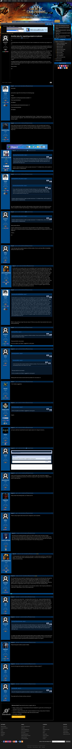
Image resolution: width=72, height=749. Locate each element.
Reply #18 (13, 533)
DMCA (40, 747)
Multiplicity (3, 734)
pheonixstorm (5, 480)
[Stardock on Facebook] (60, 66)
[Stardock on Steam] (68, 66)
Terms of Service (35, 747)
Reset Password (66, 732)
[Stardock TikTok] (63, 68)
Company (45, 724)
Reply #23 (13, 642)
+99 (6, 280)
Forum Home (5, 26)
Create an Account (66, 729)
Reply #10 (13, 349)
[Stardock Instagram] (66, 66)
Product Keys (65, 731)
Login (14, 26)
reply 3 (25, 178)
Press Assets (45, 734)
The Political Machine (24, 734)
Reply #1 (12, 86)
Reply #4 (12, 174)
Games (9, 0)
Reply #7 (14, 265)
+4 (5, 487)
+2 (5, 440)
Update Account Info (66, 734)
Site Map (43, 747)
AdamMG (5, 583)
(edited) (37, 553)
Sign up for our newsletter (45, 741)
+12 (5, 656)
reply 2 (25, 155)
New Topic (49, 24)
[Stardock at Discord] (61, 68)
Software (5, 0)
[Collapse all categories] (70, 41)
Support (25, 0)
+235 (5, 415)
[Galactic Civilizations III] (36, 12)
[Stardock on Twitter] (58, 66)
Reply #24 (13, 663)
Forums (44, 738)
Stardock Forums (26, 37)
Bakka (5, 434)
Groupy (2, 735)
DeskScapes (3, 732)
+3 (5, 611)
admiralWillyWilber (6, 273)
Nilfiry (5, 252)
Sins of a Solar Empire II (25, 731)
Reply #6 (12, 245)
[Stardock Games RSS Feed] (67, 68)
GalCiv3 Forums (30, 86)
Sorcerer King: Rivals (24, 738)
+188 (6, 163)
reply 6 (19, 331)
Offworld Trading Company (25, 735)
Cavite (5, 455)
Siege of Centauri (24, 737)
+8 (5, 137)
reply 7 (25, 294)
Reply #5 (12, 211)
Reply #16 (13, 493)
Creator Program (46, 735)
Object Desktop (3, 726)
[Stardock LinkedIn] (65, 68)
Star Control (23, 732)
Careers (44, 731)
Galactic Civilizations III (8, 33)
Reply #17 (13, 513)
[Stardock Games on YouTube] (62, 66)
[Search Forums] (71, 1)
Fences (2, 731)
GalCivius (5, 649)
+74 (5, 100)
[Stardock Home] (1, 1)
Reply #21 (13, 596)
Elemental (23, 727)
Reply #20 (13, 575)
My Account (65, 727)
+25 (5, 395)
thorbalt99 (5, 624)
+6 (5, 49)
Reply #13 (13, 427)
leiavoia (5, 388)
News (19, 0)
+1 (5, 462)
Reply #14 (13, 448)
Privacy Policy (29, 747)
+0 (5, 631)
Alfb (5, 604)
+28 (5, 341)
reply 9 (21, 353)
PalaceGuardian (5, 130)
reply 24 (19, 688)
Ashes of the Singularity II (25, 726)
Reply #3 (14, 150)
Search (10, 26)
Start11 (2, 729)
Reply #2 (12, 123)
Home (3, 33)
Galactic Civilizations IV (25, 729)
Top (51, 123)
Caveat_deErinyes (6, 540)
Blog (22, 0)
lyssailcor (5, 334)
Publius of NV (5, 409)
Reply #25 (13, 683)
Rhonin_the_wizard (6, 157)
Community (14, 0)
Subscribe (68, 741)
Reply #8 (12, 289)
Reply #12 (13, 402)
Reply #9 (12, 327)
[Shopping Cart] (69, 1)
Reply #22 (13, 616)
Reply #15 (13, 473)
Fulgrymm (5, 500)
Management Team (46, 729)
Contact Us (45, 737)
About (44, 726)
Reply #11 (13, 381)
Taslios (5, 93)
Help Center (65, 726)
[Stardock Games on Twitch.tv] (64, 66)
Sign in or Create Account (18, 716)
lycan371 (5, 42)
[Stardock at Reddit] (59, 68)
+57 (5, 590)
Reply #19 (14, 553)
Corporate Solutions (4, 727)
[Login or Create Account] (67, 1)
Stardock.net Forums (32, 150)
